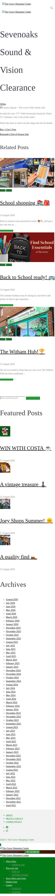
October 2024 (12, 677)
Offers (3, 104)
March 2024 (11, 702)
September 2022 (13, 766)
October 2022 (12, 763)
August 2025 (12, 642)
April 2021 (11, 805)
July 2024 (10, 688)
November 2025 (13, 631)
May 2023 (10, 738)
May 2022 (10, 780)
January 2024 (12, 709)
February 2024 (13, 706)
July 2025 (10, 645)
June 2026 (10, 606)
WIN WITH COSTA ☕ (25, 448)
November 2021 (13, 802)
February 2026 (13, 620)
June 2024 (10, 691)
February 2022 (13, 791)
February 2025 (13, 663)
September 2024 (13, 681)
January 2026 (12, 624)
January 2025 (12, 667)
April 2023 (11, 741)
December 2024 (13, 670)
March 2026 (11, 617)
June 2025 (10, 649)
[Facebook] (7, 827)
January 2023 (12, 752)
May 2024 (10, 695)
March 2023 (11, 745)
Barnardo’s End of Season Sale (14, 134)
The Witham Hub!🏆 (22, 352)
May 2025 (10, 652)
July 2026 (10, 603)
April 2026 (11, 613)
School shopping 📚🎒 (25, 203)
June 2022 (10, 777)
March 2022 (11, 787)
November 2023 (13, 716)
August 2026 (12, 599)
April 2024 (11, 699)
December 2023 (13, 713)
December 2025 (13, 628)
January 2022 (12, 794)
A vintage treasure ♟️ (23, 484)
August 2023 (12, 727)
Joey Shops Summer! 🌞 (26, 521)
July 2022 (10, 773)
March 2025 (11, 660)
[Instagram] (7, 831)
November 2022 (13, 759)
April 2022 (11, 784)
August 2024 (12, 684)
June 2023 (10, 734)
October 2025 (12, 635)
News (2, 190)
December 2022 (13, 755)
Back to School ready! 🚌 (27, 277)
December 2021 (13, 798)
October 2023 (12, 720)
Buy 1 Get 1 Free (8, 129)
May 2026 (10, 610)
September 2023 (13, 723)
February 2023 (13, 748)
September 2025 (13, 638)
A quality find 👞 (18, 557)
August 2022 (12, 770)
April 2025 (11, 656)
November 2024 (13, 674)
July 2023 (10, 731)
